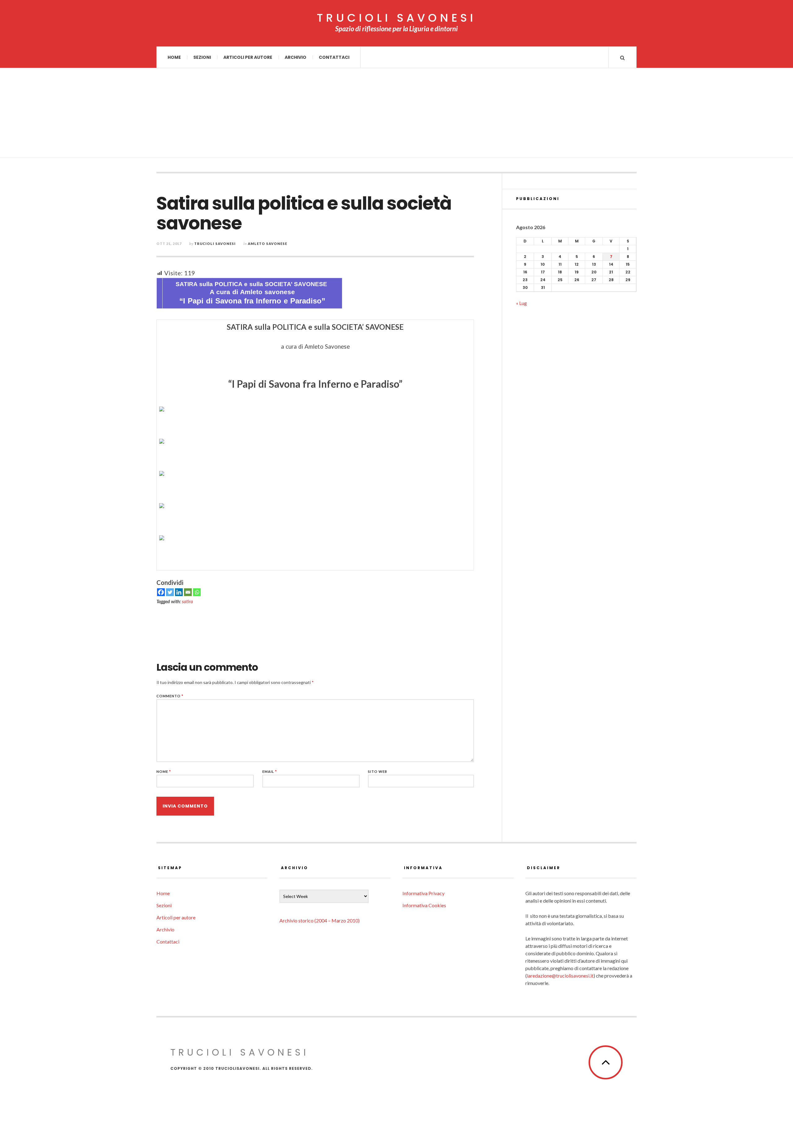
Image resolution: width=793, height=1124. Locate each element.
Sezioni (202, 57)
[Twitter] (170, 592)
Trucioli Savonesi (215, 244)
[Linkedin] (179, 592)
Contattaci (334, 57)
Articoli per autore (247, 57)
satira (187, 601)
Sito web (377, 771)
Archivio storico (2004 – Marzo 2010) (319, 920)
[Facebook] (161, 592)
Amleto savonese (267, 244)
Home (174, 57)
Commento (169, 696)
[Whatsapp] (197, 592)
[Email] (188, 592)
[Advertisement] (396, 114)
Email (269, 771)
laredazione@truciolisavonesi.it (560, 975)
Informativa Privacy (423, 893)
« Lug (521, 303)
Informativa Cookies (424, 905)
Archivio (295, 57)
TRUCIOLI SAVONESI (396, 18)
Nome (163, 771)
